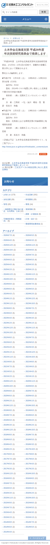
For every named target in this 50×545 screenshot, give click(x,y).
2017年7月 (7, 459)
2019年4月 (30, 420)
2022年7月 (30, 337)
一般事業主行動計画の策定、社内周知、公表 (13, 210)
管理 (5, 204)
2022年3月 (30, 347)
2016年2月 (30, 493)
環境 (27, 204)
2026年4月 (7, 240)
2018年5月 (30, 439)
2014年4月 (7, 532)
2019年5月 (7, 420)
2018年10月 (30, 430)
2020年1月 (30, 401)
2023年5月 (30, 313)
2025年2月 (7, 269)
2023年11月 (8, 303)
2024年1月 (7, 298)
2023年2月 (7, 323)
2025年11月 (30, 245)
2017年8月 (30, 454)
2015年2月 (7, 517)
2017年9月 (7, 454)
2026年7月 (7, 235)
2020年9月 (30, 386)
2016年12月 (8, 473)
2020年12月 (8, 381)
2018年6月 (7, 439)
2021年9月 (7, 362)
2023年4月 (7, 318)
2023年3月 (30, 318)
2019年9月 (7, 410)
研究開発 (43, 154)
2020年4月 (30, 396)
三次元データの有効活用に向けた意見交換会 (25, 168)
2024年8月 (7, 284)
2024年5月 (30, 289)
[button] (25, 19)
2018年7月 (30, 435)
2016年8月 (30, 478)
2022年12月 (8, 328)
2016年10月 (30, 473)
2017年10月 (30, 449)
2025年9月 (30, 250)
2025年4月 (7, 264)
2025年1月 (30, 269)
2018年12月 (8, 430)
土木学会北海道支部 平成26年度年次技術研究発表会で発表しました (25, 164)
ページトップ (38, 538)
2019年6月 (30, 415)
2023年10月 (30, 303)
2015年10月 (30, 498)
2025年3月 (30, 264)
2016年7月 (7, 483)
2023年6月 (7, 313)
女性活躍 (7, 199)
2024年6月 (7, 289)
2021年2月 (7, 376)
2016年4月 (30, 488)
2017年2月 (30, 469)
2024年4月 (7, 294)
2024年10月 (8, 279)
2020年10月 (8, 386)
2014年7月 (30, 522)
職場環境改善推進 (33, 224)
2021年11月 (8, 357)
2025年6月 (7, 260)
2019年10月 (30, 405)
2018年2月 (7, 449)
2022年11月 (30, 328)
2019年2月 (30, 425)
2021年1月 (30, 376)
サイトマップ (41, 5)
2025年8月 (7, 255)
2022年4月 (7, 347)
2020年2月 (7, 401)
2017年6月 (30, 459)
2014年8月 (7, 522)
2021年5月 (7, 371)
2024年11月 (30, 274)
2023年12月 (30, 298)
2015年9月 (7, 503)
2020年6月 (7, 396)
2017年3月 (7, 469)
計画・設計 (30, 219)
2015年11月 (8, 498)
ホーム (6, 38)
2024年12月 (8, 274)
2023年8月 (7, 308)
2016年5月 (7, 488)
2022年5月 (30, 342)
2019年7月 (7, 415)
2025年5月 (30, 260)
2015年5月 (30, 507)
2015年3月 (30, 512)
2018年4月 (7, 444)
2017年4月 (30, 464)
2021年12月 (30, 352)
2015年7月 (7, 507)
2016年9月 (7, 478)
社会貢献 (29, 195)
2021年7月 (7, 366)
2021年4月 (30, 371)
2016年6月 (30, 483)
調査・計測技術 (32, 214)
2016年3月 (7, 493)
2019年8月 (30, 410)
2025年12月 (8, 245)
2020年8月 (7, 391)
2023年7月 (30, 308)
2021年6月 (30, 366)
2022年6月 (7, 342)
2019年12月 (8, 405)
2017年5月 (7, 464)
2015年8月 (30, 503)
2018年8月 (7, 435)
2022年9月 (30, 332)
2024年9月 (30, 279)
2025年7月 (30, 255)
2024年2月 (30, 294)
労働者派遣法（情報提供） (12, 220)
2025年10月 (8, 250)
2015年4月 (7, 512)
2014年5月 (30, 527)
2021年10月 (30, 357)
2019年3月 (7, 425)
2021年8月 (30, 362)
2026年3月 (30, 240)
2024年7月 (30, 284)
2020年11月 (30, 381)
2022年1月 (7, 352)
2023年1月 (30, 323)
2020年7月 (30, 391)
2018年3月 (30, 444)
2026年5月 (30, 235)
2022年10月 (8, 332)
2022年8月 (7, 337)
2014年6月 (7, 527)
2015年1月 (30, 517)
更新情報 (29, 209)
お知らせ (16, 38)
